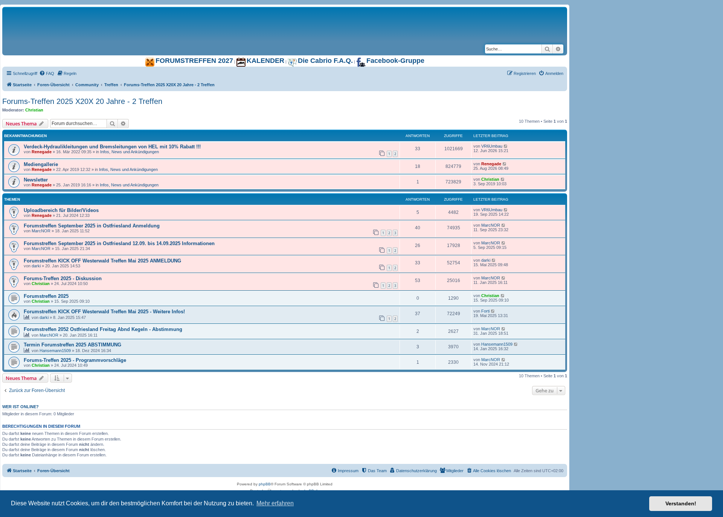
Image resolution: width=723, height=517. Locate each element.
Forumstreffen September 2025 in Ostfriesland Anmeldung (92, 226)
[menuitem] (46, 73)
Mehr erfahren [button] (275, 503)
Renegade (42, 151)
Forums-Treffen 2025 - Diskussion (63, 278)
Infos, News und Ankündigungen (129, 151)
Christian (34, 110)
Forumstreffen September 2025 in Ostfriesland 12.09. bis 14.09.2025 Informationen (119, 243)
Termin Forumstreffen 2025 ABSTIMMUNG (72, 345)
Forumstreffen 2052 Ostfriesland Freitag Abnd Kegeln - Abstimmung (103, 329)
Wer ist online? (20, 406)
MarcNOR (41, 231)
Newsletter (36, 180)
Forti (485, 311)
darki (36, 266)
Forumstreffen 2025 (46, 296)
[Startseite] (96, 15)
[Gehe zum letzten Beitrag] (505, 146)
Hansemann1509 (55, 350)
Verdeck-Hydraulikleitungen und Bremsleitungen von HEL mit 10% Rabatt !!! (112, 146)
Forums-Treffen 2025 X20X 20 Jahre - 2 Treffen (82, 101)
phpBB (265, 484)
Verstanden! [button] (680, 503)
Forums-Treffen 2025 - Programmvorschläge (75, 360)
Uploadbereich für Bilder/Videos (61, 210)
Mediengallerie (41, 164)
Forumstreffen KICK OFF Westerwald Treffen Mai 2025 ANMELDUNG (102, 261)
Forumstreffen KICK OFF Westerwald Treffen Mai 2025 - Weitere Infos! (104, 311)
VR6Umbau (491, 146)
